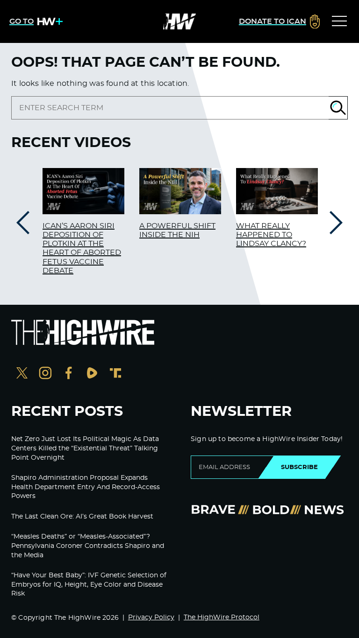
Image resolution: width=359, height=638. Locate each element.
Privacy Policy (151, 617)
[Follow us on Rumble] (92, 374)
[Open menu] (339, 21)
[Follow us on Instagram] (45, 374)
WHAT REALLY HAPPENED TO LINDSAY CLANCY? (271, 234)
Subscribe (299, 467)
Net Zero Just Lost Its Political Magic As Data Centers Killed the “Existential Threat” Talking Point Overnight (85, 448)
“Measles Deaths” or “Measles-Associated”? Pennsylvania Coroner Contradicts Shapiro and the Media (87, 545)
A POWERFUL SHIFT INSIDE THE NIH (177, 230)
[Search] (338, 107)
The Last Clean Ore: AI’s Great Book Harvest (82, 516)
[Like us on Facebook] (68, 374)
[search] (170, 107)
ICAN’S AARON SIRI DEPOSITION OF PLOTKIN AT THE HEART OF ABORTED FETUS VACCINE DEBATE (82, 248)
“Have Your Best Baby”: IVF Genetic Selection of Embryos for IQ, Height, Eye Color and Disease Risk (88, 584)
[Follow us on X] (22, 374)
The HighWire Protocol (221, 617)
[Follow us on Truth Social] (115, 374)
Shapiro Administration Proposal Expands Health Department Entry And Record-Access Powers (85, 487)
